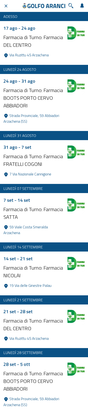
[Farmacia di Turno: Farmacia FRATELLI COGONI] (76, 152)
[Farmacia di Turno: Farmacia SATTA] (76, 204)
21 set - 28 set (18, 311)
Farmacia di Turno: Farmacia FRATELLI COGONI (33, 160)
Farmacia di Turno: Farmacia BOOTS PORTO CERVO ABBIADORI (33, 97)
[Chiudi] (6, 6)
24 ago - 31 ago (19, 81)
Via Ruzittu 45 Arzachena (29, 55)
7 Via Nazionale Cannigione (30, 174)
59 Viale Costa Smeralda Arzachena (26, 230)
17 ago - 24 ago (19, 28)
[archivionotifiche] (82, 6)
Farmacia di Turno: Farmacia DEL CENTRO (33, 41)
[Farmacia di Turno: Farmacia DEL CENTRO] (76, 32)
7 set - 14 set (16, 200)
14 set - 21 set (18, 258)
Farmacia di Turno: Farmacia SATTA (33, 213)
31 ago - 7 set (17, 147)
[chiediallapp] (71, 6)
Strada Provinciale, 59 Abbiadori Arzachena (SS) (31, 118)
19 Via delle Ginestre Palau (30, 285)
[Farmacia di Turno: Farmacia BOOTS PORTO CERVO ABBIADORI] (76, 85)
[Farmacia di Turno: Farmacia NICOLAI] (76, 263)
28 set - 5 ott (16, 364)
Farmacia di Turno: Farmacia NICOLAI (33, 271)
